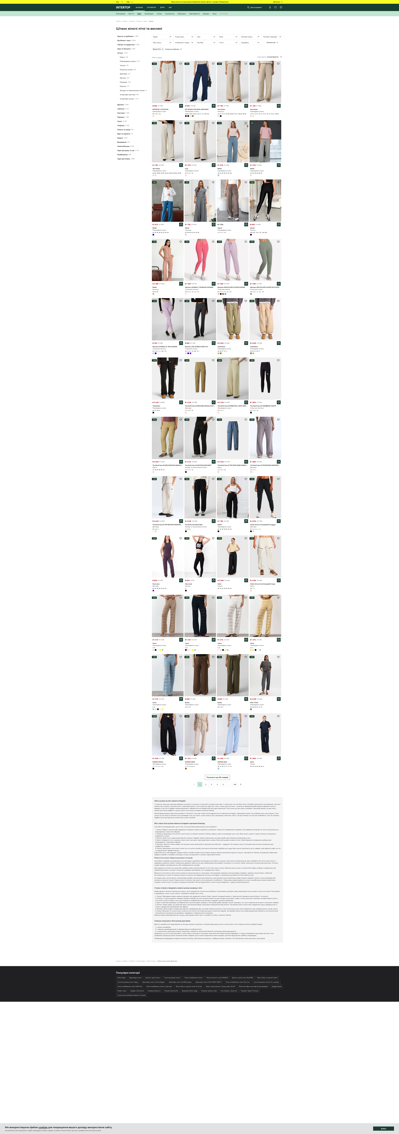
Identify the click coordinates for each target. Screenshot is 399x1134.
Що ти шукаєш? (256, 7)
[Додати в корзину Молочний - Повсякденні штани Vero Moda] (181, 165)
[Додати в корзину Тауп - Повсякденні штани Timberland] (279, 343)
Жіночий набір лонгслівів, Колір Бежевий (253, 986)
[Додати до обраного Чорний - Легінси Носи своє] (213, 538)
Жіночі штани (151, 961)
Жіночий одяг (141, 961)
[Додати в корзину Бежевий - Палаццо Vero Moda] (246, 106)
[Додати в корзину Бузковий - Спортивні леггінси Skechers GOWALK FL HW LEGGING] (181, 343)
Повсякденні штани (128, 61)
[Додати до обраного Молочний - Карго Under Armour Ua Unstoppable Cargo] (278, 538)
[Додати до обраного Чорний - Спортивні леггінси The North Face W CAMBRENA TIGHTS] (278, 360)
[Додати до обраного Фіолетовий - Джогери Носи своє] (181, 538)
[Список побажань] (275, 7)
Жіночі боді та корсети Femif (267, 977)
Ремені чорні (121, 991)
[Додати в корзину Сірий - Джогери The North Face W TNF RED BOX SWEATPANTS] (279, 462)
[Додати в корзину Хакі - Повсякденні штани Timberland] (246, 343)
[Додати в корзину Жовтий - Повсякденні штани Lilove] (279, 640)
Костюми (121, 113)
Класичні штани (126, 69)
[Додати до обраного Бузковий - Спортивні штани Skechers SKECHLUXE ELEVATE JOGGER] (246, 242)
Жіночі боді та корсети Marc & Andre (189, 986)
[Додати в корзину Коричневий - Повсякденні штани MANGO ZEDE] (214, 758)
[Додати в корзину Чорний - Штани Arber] (246, 580)
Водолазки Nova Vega (189, 991)
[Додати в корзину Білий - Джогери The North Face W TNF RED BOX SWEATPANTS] (181, 521)
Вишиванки (121, 142)
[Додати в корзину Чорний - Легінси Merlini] (279, 224)
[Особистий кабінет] (270, 7)
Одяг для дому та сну (125, 150)
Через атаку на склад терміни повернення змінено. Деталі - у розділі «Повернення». (200, 2)
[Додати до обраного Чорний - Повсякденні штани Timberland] (181, 360)
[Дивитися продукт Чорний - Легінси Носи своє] (200, 556)
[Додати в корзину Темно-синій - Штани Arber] (279, 758)
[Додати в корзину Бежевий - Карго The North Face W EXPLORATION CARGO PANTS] (181, 462)
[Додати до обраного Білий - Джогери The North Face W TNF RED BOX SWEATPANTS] (181, 479)
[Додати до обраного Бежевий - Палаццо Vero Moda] (246, 64)
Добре (383, 1128)
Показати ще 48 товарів (217, 777)
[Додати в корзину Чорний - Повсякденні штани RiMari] (246, 521)
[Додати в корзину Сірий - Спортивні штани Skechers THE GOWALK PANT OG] (214, 343)
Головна (118, 21)
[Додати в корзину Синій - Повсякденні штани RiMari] (181, 224)
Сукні (119, 121)
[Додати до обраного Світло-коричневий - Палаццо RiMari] (181, 242)
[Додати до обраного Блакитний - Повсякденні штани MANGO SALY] (246, 716)
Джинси (120, 104)
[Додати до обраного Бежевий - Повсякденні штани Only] (213, 123)
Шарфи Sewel (276, 986)
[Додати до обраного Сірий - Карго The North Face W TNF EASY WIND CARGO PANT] (246, 420)
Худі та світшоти (124, 49)
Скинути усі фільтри (172, 49)
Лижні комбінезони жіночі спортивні (159, 986)
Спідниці (120, 125)
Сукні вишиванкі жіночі (172, 977)
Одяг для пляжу (123, 159)
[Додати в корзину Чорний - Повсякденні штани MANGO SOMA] (181, 758)
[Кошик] (281, 7)
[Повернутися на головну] (123, 7)
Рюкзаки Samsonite (171, 991)
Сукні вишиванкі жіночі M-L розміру (266, 982)
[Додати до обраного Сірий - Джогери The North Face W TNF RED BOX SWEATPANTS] (278, 420)
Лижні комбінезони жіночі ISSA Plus (129, 986)
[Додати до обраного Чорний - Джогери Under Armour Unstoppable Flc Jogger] (278, 479)
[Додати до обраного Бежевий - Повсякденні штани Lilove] (181, 598)
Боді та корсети (123, 134)
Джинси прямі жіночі (153, 977)
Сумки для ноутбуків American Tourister (131, 995)
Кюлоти (123, 86)
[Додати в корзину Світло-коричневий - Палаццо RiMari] (181, 284)
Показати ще (271, 42)
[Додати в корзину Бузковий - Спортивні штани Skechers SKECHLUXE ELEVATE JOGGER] (246, 284)
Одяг (145, 21)
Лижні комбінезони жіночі (193, 977)
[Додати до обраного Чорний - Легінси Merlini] (278, 182)
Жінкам (139, 21)
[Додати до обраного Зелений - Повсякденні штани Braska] (246, 657)
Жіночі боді (121, 977)
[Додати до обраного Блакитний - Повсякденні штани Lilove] (181, 657)
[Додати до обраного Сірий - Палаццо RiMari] (213, 182)
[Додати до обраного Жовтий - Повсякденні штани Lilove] (278, 598)
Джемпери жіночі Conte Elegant (153, 982)
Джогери (123, 74)
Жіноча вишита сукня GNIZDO (217, 977)
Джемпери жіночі (135, 977)
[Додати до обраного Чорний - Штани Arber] (246, 538)
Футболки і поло (123, 40)
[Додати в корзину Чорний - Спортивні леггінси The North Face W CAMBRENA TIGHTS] (279, 402)
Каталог (132, 21)
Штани (120, 53)
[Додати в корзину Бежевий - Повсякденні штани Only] (214, 165)
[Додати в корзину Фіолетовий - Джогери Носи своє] (181, 580)
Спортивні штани (127, 99)
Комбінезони (122, 154)
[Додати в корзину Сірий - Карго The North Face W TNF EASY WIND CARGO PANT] (246, 462)
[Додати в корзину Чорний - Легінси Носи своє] (214, 580)
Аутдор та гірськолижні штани (132, 90)
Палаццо (123, 82)
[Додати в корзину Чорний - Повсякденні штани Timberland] (181, 402)
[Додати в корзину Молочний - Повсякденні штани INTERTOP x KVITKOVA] (181, 106)
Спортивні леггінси (127, 94)
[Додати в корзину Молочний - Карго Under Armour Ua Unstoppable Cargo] (279, 580)
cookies (43, 1127)
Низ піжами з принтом (229, 991)
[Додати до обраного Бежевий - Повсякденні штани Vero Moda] (278, 64)
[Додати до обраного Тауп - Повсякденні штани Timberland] (278, 301)
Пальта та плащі (123, 129)
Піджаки (120, 117)
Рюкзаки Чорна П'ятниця (249, 991)
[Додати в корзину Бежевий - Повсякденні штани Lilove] (181, 640)
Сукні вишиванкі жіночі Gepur (127, 982)
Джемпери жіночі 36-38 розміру (180, 982)
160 (235, 784)
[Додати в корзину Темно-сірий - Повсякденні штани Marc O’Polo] (279, 699)
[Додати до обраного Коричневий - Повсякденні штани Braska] (213, 657)
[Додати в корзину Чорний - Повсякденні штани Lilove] (214, 640)
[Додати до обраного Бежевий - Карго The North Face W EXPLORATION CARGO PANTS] (181, 420)
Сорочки (120, 109)
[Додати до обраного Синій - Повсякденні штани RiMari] (181, 182)
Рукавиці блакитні (154, 991)
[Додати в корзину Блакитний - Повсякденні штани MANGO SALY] (246, 758)
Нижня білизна (123, 146)
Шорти (120, 138)
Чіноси (122, 65)
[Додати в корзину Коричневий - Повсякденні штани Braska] (214, 699)
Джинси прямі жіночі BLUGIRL (242, 977)
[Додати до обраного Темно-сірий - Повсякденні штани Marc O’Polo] (278, 657)
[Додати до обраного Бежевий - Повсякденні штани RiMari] (278, 123)
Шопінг (125, 21)
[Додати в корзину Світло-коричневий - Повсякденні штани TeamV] (246, 224)
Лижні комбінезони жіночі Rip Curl (238, 982)
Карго (122, 57)
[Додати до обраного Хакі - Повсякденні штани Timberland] (246, 301)
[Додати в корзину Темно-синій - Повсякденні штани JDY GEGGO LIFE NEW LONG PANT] (214, 106)
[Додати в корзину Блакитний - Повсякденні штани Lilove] (181, 699)
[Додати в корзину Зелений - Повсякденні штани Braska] (246, 699)
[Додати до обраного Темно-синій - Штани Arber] (278, 716)
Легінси (123, 78)
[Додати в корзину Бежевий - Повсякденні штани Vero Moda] (279, 106)
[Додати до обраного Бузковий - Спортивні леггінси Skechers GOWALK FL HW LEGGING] (181, 301)
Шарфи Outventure (137, 991)
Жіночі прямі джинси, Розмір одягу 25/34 (220, 986)
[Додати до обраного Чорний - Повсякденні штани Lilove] (213, 598)
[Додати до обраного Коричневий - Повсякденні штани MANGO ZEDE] (213, 716)
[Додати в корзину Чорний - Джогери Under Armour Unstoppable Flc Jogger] (279, 521)
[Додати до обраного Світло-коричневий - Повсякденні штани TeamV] (246, 182)
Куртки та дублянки (125, 36)
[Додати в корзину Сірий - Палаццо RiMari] (214, 224)
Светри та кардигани (126, 44)
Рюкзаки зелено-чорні (209, 991)
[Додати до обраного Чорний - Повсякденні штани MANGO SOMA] (181, 716)
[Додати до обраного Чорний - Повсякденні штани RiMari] (246, 479)
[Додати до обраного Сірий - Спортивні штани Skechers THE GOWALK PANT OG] (213, 301)
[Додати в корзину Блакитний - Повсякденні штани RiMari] (246, 165)
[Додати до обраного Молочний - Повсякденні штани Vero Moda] (181, 123)
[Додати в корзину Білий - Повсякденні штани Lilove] (246, 640)
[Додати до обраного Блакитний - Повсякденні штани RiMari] (246, 123)
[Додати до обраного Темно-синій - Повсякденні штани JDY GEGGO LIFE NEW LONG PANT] (213, 64)
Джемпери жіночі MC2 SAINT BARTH (209, 982)
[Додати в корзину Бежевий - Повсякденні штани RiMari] (279, 165)
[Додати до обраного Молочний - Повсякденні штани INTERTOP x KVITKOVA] (181, 64)
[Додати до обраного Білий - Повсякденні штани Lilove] (246, 598)
